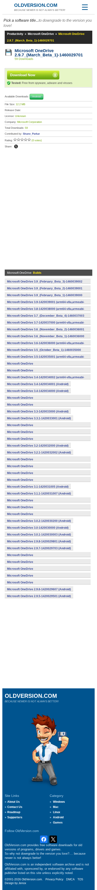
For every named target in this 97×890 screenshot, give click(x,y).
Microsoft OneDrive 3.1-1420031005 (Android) (38, 486)
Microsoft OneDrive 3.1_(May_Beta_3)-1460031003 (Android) (34, 475)
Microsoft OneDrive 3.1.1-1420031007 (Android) (39, 493)
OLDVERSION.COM (35, 5)
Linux (56, 812)
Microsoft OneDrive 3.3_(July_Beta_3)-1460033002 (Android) (34, 400)
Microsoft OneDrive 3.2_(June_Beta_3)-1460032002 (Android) (35, 434)
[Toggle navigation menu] (85, 7)
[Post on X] (16, 146)
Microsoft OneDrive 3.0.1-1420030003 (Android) (39, 534)
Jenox (22, 883)
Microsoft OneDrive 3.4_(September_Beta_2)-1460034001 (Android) (39, 366)
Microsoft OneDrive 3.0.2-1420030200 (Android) (39, 521)
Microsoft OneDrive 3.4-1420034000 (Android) (38, 391)
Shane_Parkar (31, 133)
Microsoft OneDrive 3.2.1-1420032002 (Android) (39, 452)
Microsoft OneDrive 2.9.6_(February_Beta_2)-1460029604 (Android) (39, 578)
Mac (56, 807)
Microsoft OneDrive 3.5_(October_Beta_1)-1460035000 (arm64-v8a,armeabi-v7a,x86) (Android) (44, 352)
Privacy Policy (54, 879)
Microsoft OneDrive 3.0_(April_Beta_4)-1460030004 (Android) (35, 503)
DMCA (70, 879)
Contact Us (14, 807)
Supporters (14, 817)
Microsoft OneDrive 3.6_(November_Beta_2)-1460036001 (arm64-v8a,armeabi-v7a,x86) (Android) (45, 332)
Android (58, 817)
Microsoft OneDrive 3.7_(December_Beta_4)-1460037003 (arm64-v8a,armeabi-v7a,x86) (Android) (45, 318)
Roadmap (13, 812)
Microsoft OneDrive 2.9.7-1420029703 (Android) (39, 548)
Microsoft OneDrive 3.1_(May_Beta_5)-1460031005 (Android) (34, 462)
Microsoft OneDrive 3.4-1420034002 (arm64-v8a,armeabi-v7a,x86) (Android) (45, 380)
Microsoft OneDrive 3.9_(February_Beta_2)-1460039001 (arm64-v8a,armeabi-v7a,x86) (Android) (44, 291)
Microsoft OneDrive (41, 34)
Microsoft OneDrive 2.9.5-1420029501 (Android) (39, 596)
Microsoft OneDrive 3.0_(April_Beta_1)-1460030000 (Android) (35, 516)
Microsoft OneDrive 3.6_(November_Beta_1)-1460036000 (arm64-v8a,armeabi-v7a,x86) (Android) (45, 339)
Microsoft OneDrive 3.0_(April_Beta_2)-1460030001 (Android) (35, 510)
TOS (80, 879)
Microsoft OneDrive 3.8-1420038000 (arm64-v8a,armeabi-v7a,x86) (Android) (45, 311)
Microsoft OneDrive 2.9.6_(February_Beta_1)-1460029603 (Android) (39, 585)
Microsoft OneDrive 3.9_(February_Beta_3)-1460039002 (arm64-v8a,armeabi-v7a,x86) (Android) (44, 284)
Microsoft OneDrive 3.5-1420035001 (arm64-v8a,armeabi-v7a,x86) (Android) (45, 359)
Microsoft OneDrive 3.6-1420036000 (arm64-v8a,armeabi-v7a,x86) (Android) (45, 345)
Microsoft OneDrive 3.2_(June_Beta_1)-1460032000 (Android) (35, 441)
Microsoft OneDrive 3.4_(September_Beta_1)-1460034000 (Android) (39, 373)
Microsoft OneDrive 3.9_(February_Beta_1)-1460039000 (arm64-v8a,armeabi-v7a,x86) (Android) (44, 298)
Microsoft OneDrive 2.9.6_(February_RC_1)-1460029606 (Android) (38, 564)
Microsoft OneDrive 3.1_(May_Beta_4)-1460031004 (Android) (34, 469)
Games (58, 822)
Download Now (22, 75)
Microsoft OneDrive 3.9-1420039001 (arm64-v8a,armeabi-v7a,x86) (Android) (45, 304)
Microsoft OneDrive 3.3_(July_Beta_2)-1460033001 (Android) (34, 407)
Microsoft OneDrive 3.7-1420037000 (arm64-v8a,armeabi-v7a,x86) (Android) (45, 325)
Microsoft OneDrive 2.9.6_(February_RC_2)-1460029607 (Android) (38, 557)
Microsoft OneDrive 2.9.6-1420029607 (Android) (39, 589)
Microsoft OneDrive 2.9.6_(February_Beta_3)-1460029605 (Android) (39, 571)
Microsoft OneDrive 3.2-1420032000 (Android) (38, 445)
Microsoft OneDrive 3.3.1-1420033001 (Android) (39, 418)
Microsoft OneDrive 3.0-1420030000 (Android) (38, 527)
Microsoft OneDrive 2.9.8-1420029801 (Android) (39, 541)
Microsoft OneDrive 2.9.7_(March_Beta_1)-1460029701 (49, 52)
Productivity (15, 34)
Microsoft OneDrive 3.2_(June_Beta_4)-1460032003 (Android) (35, 428)
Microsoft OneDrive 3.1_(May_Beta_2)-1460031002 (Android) (34, 482)
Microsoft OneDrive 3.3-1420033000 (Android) (38, 411)
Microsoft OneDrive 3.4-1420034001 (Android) (38, 384)
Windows (59, 801)
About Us (13, 801)
